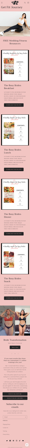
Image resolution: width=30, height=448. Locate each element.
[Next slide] (18, 353)
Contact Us (5, 427)
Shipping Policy (6, 424)
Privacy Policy (6, 434)
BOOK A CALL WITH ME (15, 394)
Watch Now (15, 347)
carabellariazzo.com (13, 447)
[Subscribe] (25, 417)
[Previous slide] (11, 353)
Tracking (5, 431)
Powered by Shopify (19, 447)
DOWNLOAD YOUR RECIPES (13, 105)
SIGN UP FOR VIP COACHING (15, 398)
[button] (1, 2)
